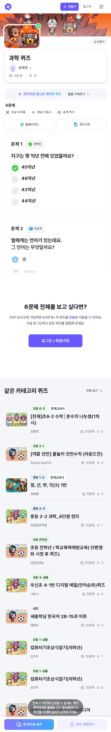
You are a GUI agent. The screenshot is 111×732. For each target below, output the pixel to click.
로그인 (87, 6)
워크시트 (84, 124)
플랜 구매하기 (76, 94)
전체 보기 (92, 391)
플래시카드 (32, 124)
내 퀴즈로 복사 (32, 724)
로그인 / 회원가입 (55, 340)
